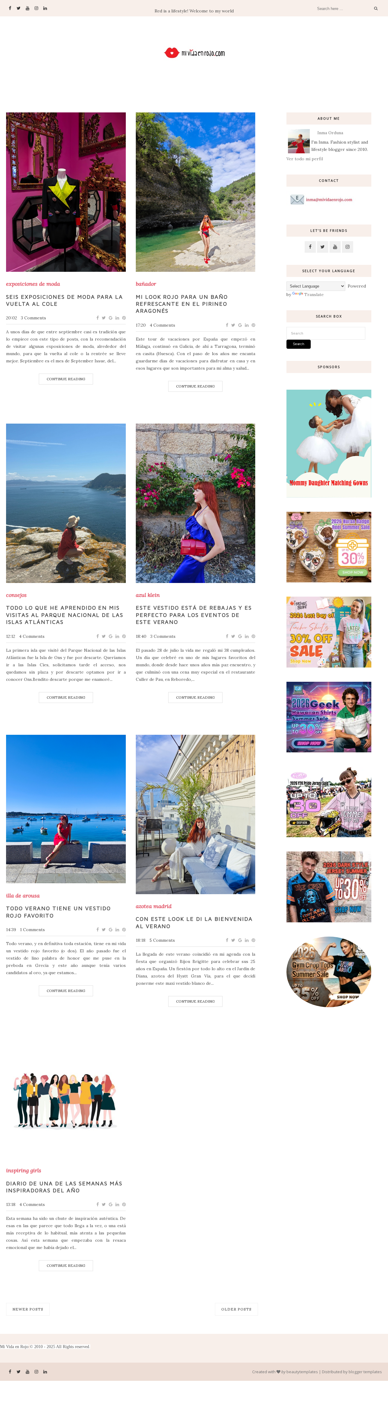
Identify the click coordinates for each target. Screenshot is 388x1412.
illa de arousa (23, 895)
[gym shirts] (328, 1005)
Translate (314, 294)
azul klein (148, 595)
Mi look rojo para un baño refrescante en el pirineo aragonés (182, 304)
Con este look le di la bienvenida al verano (194, 922)
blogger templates (365, 1371)
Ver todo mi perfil (304, 159)
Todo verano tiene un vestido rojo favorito (58, 911)
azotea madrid (154, 906)
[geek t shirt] (328, 751)
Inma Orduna (330, 132)
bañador (146, 284)
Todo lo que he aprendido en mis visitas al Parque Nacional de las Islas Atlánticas (64, 614)
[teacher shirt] (328, 666)
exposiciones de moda (33, 284)
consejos (16, 595)
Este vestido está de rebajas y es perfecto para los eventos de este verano (194, 614)
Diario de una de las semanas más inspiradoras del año (64, 1187)
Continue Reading (66, 379)
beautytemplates (302, 1371)
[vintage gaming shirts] (328, 921)
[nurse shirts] (328, 581)
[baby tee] (328, 835)
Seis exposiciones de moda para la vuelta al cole (64, 300)
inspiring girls (23, 1170)
